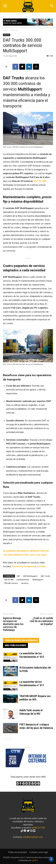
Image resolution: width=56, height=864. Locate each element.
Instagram (29, 566)
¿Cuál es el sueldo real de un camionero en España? (41, 621)
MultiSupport (38, 579)
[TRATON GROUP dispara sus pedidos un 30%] (10, 698)
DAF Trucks (45, 576)
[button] (52, 6)
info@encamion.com (33, 837)
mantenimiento (23, 579)
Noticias (13, 30)
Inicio (5, 30)
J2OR (34, 860)
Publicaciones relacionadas (21, 640)
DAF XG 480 (39, 181)
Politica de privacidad (17, 852)
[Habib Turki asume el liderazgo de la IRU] (10, 714)
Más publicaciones (15, 645)
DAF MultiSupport (30, 576)
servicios (24, 583)
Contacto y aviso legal (38, 852)
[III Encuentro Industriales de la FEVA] (10, 671)
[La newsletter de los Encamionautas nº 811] (10, 685)
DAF (18, 576)
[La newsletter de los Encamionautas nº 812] (10, 657)
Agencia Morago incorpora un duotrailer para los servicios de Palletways (13, 624)
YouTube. (41, 566)
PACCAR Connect (11, 583)
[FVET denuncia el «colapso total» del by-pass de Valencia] (10, 728)
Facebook (17, 566)
